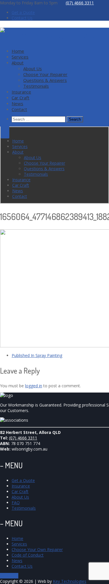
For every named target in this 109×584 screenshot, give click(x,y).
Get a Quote (23, 12)
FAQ (16, 502)
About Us (32, 68)
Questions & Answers (45, 80)
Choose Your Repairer (45, 74)
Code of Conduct (28, 555)
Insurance (21, 92)
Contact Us (22, 18)
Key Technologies (69, 581)
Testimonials (36, 86)
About (18, 63)
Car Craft (20, 98)
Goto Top (9, 575)
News (17, 103)
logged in (33, 385)
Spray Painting (37, 355)
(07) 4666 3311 (80, 3)
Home (18, 51)
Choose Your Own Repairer (37, 549)
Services (20, 57)
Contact (19, 109)
